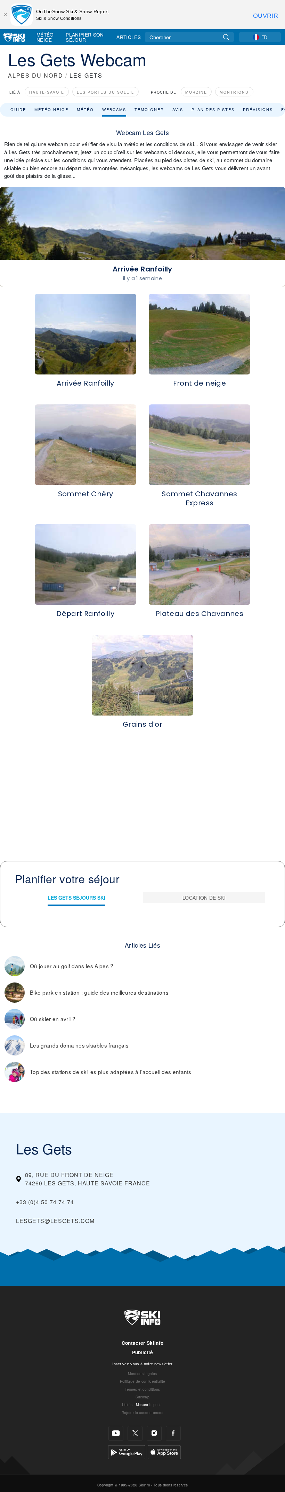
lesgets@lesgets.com (55, 1221)
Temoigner (149, 109)
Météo (85, 109)
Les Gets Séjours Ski (76, 897)
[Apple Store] (164, 1451)
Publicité (142, 1352)
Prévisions (258, 109)
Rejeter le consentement (142, 1412)
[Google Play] (126, 1451)
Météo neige (51, 109)
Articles (128, 36)
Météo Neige (45, 37)
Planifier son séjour (85, 37)
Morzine (196, 92)
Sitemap (142, 1396)
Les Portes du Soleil (105, 92)
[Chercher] (226, 37)
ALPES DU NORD (35, 75)
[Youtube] (115, 1433)
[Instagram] (154, 1433)
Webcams (114, 109)
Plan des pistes (213, 109)
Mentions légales (142, 1373)
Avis (177, 109)
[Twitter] (135, 1433)
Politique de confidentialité (142, 1381)
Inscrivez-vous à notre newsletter (142, 1363)
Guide (18, 109)
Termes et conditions (142, 1389)
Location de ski (204, 897)
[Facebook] (173, 1433)
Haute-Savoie (46, 92)
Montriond (234, 92)
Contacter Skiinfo (142, 1343)
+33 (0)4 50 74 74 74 (45, 1202)
